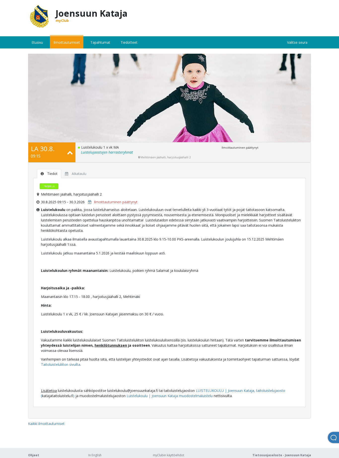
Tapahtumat (100, 42)
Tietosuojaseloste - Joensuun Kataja (281, 455)
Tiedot (52, 173)
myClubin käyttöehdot (168, 455)
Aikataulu (78, 173)
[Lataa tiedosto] (89, 202)
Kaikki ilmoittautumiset (46, 423)
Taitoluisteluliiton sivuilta (60, 364)
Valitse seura (297, 42)
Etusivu (37, 42)
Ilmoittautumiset (66, 42)
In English (95, 455)
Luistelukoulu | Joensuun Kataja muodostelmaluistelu (170, 395)
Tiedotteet (129, 42)
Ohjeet (33, 455)
